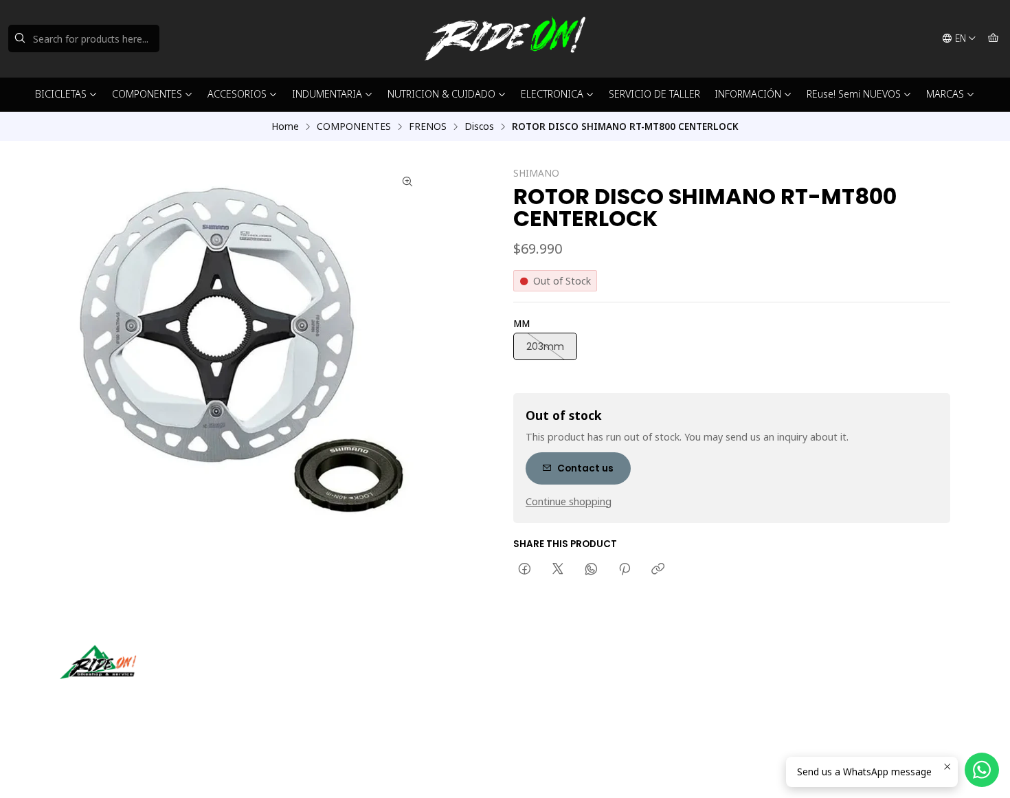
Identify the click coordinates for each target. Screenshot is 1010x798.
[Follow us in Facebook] (134, 698)
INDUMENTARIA (327, 93)
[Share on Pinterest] (624, 569)
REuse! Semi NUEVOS (854, 93)
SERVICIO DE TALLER (654, 93)
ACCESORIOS (237, 93)
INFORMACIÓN (748, 93)
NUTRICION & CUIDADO (441, 93)
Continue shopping (568, 502)
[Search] (20, 38)
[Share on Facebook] (524, 569)
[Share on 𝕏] (558, 569)
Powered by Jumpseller (195, 770)
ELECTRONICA (552, 93)
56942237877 (558, 694)
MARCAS (945, 93)
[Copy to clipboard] (658, 569)
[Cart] (993, 38)
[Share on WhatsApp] (591, 569)
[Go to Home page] (505, 38)
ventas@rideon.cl (566, 676)
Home (285, 126)
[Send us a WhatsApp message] (982, 770)
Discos (479, 126)
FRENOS (428, 126)
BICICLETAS (61, 93)
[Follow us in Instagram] (114, 698)
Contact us (585, 468)
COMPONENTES (147, 93)
